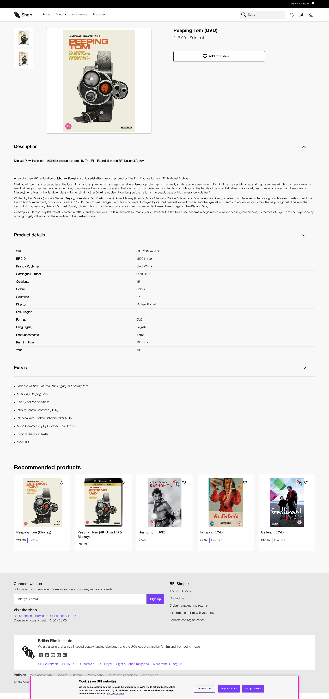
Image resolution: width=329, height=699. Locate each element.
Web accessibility (41, 675)
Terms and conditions (122, 675)
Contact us (177, 598)
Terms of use (149, 675)
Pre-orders (99, 15)
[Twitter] (41, 655)
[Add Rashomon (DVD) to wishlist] (184, 482)
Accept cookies (253, 689)
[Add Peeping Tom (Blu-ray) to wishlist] (61, 482)
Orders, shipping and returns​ (189, 605)
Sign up (155, 599)
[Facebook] (47, 655)
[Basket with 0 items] (311, 15)
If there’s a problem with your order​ (193, 613)
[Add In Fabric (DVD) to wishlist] (245, 482)
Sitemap (77, 675)
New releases (79, 15)
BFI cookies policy (115, 694)
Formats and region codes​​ (187, 620)
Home (46, 15)
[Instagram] (59, 655)
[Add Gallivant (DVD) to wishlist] (306, 482)
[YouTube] (53, 655)
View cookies (205, 689)
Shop (59, 15)
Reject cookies (229, 689)
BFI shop (178, 584)
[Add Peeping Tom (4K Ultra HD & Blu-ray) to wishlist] (123, 482)
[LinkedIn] (65, 655)
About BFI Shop (180, 591)
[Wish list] (292, 15)
